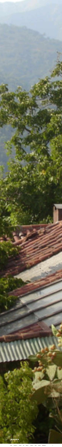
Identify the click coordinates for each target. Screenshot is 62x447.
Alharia (14, 439)
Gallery (27, 445)
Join (23, 445)
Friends (20, 445)
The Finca (15, 445)
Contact (39, 445)
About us (31, 445)
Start (11, 445)
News (35, 445)
